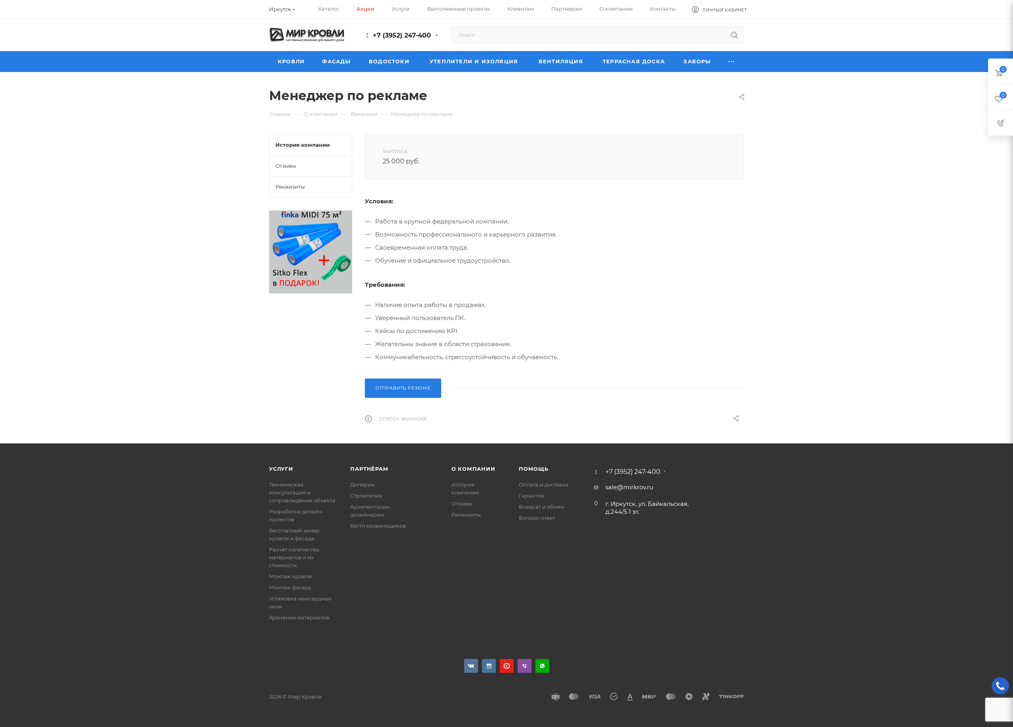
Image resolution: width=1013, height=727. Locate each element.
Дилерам (362, 484)
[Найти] (734, 35)
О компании (473, 469)
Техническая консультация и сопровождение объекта (302, 492)
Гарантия (531, 495)
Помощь (533, 469)
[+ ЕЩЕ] (732, 61)
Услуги (281, 469)
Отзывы (461, 503)
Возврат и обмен (541, 507)
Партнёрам (369, 469)
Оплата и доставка (544, 484)
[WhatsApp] (542, 666)
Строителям (366, 495)
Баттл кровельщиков (378, 526)
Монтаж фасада (290, 587)
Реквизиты (466, 514)
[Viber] (524, 666)
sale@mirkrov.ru (629, 487)
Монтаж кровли (290, 576)
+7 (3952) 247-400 (402, 35)
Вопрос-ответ (537, 518)
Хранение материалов (299, 617)
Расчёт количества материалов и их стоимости (294, 557)
